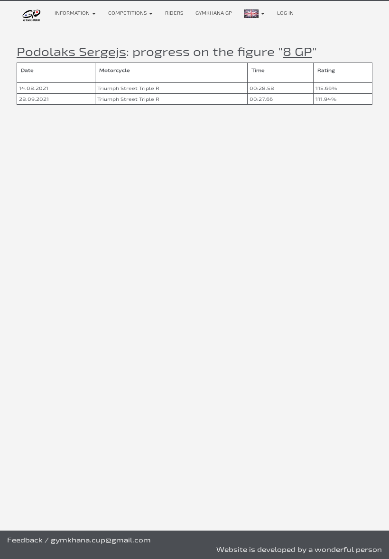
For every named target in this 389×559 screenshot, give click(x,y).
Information (73, 13)
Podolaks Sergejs (71, 51)
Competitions (128, 13)
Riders (174, 13)
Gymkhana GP (213, 13)
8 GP (297, 51)
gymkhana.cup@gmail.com (101, 540)
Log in (285, 13)
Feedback (25, 540)
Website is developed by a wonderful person (299, 549)
